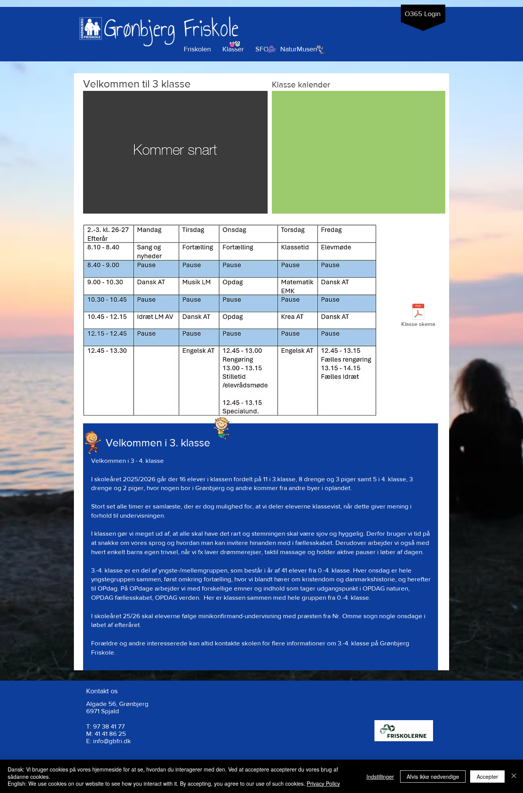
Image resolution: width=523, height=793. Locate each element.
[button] (233, 49)
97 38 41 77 (109, 726)
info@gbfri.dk (112, 740)
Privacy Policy (323, 783)
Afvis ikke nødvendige (433, 776)
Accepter (487, 776)
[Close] (513, 776)
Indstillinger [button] (380, 776)
